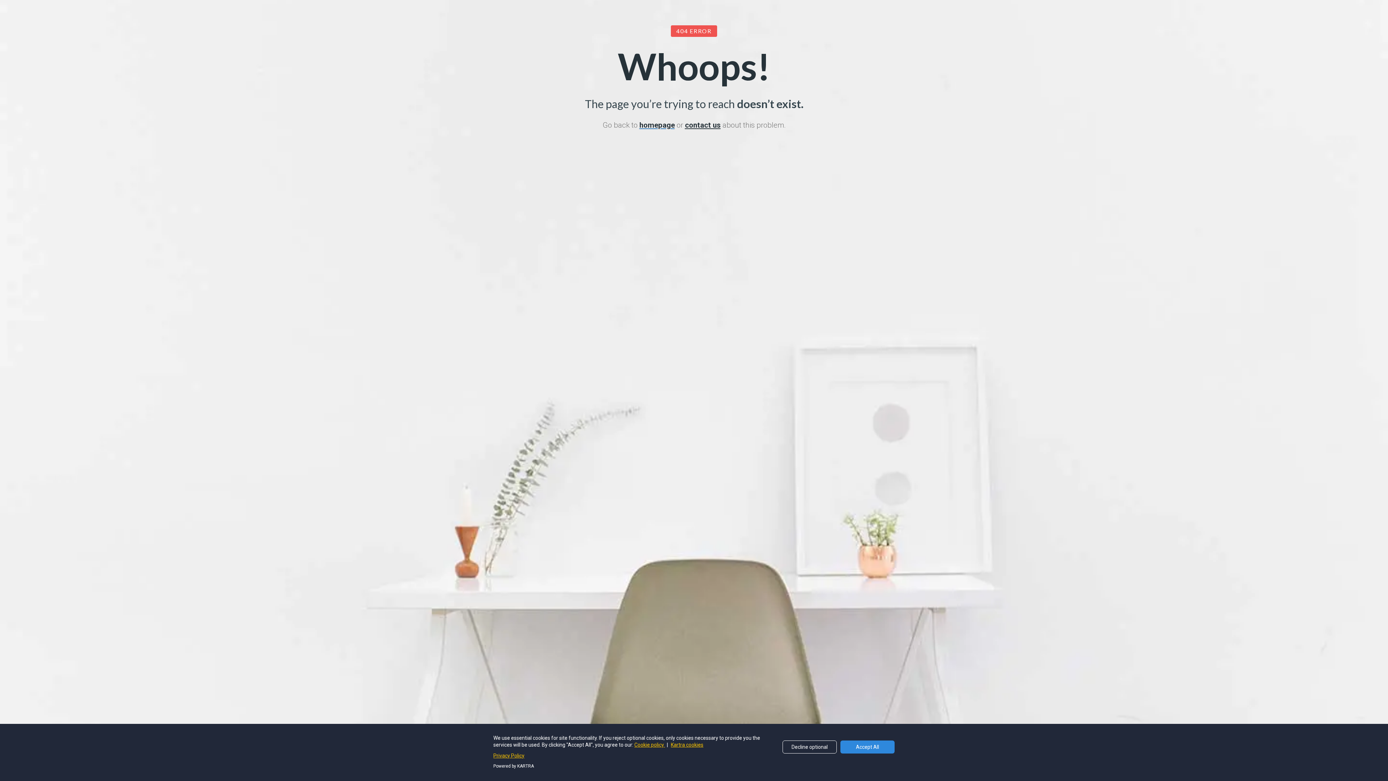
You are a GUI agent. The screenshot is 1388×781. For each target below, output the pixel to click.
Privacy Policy (508, 756)
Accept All (867, 747)
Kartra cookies (687, 745)
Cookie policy (649, 745)
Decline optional (810, 747)
